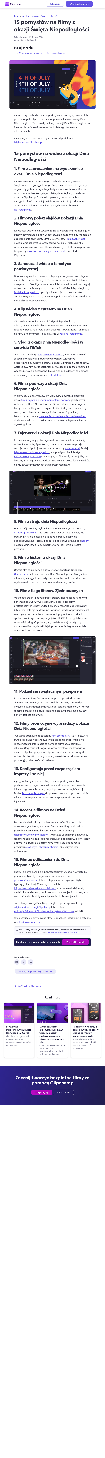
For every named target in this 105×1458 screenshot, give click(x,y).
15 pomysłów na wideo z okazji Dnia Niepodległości (42, 53)
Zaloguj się (55, 4)
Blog (16, 16)
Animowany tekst (75, 238)
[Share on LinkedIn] (30, 962)
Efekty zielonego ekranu (27, 456)
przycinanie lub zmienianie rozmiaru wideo (62, 416)
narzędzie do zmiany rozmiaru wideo (47, 251)
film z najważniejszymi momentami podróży (45, 399)
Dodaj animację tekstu (26, 292)
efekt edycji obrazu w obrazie (41, 846)
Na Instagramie (22, 209)
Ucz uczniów (21, 574)
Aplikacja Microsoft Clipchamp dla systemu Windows (44, 911)
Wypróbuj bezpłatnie (79, 4)
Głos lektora (56, 375)
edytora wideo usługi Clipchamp (32, 907)
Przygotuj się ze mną (25, 532)
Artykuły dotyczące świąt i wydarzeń (39, 16)
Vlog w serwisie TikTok (50, 354)
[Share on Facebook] (16, 962)
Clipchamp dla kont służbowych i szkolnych (62, 932)
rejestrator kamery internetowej (31, 834)
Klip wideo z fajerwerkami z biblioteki (35, 888)
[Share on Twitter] (23, 962)
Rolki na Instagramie (70, 333)
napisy (85, 540)
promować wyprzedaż (26, 880)
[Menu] (97, 4)
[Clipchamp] (13, 4)
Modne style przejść (33, 793)
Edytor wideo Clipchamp (28, 142)
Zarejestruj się (41, 1092)
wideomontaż (72, 448)
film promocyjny (61, 735)
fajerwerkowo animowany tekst (31, 452)
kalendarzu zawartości (29, 922)
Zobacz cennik (63, 1092)
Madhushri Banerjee (29, 40)
